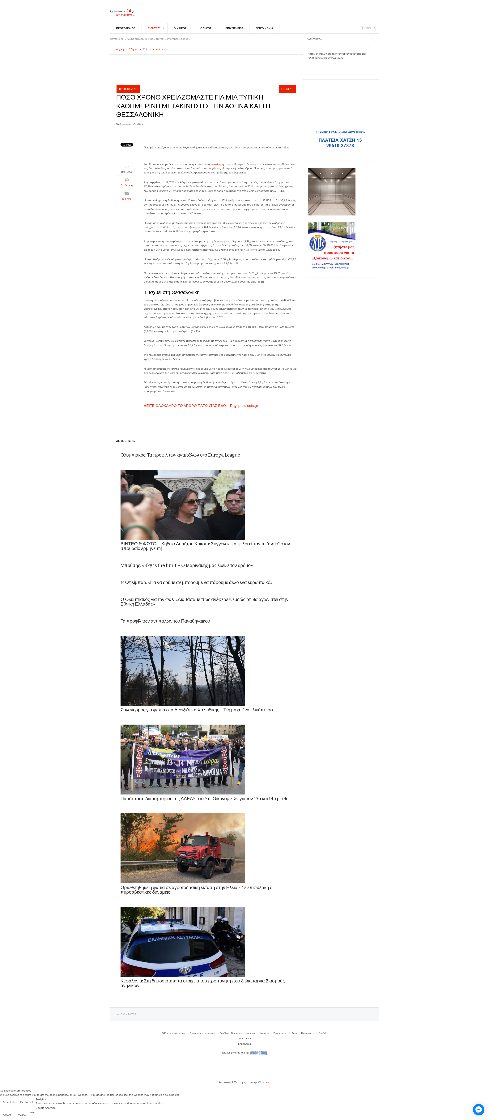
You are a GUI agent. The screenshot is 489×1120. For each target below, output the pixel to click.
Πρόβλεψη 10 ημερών (230, 1033)
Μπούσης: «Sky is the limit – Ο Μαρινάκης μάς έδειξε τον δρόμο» (187, 565)
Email (127, 199)
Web (260, 1082)
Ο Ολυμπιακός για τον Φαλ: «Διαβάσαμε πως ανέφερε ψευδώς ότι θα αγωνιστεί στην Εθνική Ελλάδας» (204, 602)
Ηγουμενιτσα (307, 1033)
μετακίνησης (218, 164)
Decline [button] (21, 1114)
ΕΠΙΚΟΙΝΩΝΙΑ (264, 28)
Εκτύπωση (127, 185)
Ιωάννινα (264, 1033)
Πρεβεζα (323, 1033)
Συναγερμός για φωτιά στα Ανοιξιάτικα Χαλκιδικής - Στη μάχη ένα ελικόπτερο (197, 710)
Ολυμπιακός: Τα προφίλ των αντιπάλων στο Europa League (180, 455)
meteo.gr (251, 1033)
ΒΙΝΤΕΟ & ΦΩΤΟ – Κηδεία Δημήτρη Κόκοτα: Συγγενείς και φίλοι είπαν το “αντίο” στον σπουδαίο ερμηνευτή (205, 546)
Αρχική (120, 49)
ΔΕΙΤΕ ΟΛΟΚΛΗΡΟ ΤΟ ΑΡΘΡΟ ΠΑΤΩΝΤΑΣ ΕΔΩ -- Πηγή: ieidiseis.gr (201, 406)
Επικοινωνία (244, 1044)
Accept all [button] (9, 1102)
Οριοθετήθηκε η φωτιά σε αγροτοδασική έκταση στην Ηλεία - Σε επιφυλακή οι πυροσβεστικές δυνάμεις (197, 890)
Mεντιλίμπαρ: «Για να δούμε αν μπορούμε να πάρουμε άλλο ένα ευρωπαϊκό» (197, 582)
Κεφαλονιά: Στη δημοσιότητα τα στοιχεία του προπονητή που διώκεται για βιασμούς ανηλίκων (203, 983)
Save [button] (32, 1112)
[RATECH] (331, 214)
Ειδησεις (154, 28)
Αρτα (294, 1033)
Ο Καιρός (180, 28)
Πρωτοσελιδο (125, 28)
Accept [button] (7, 1114)
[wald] (331, 269)
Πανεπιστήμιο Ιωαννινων (202, 1033)
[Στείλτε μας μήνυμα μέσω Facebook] (478, 1109)
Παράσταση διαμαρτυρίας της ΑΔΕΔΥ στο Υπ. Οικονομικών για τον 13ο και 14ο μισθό (204, 798)
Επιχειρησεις (234, 28)
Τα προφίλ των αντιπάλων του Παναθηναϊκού (165, 621)
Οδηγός (205, 28)
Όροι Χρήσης (244, 1038)
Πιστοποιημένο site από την (234, 1052)
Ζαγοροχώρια (280, 1033)
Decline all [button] (26, 1102)
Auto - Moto (162, 49)
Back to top (128, 1014)
